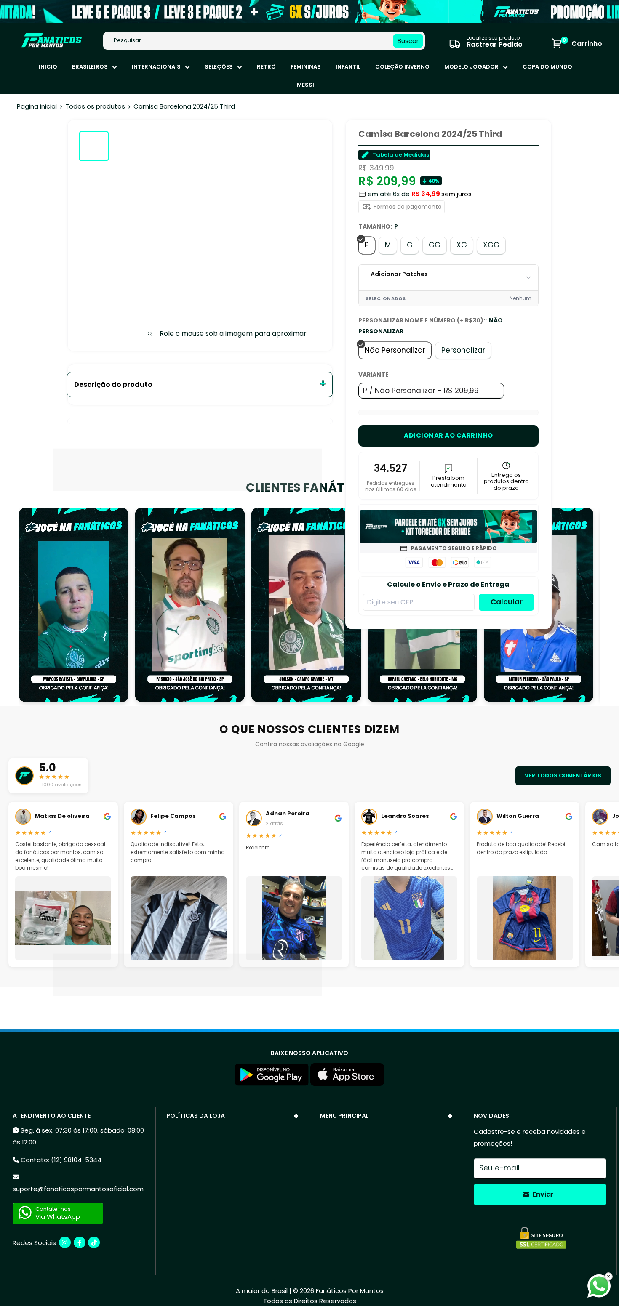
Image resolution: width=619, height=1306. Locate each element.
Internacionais (156, 67)
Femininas (306, 67)
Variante (373, 374)
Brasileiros (90, 67)
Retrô (266, 67)
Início (48, 67)
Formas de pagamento (407, 206)
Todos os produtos (95, 106)
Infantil (348, 67)
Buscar (408, 40)
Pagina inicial (37, 106)
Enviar (542, 1194)
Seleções (219, 67)
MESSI (305, 85)
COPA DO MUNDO (547, 67)
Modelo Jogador (471, 67)
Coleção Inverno (402, 67)
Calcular (507, 602)
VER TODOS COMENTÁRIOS (563, 775)
